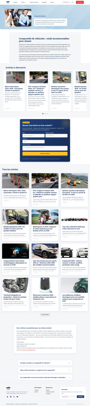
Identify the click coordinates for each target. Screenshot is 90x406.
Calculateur (79, 2)
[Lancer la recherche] (72, 2)
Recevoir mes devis (45, 153)
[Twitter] (7, 397)
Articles (23, 2)
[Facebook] (11, 397)
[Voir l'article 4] (47, 113)
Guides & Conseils (34, 2)
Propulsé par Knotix (32, 404)
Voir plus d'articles (45, 314)
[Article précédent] (3, 94)
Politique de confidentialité (21, 404)
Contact (52, 2)
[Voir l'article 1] (42, 113)
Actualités (44, 2)
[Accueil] (8, 2)
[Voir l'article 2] (44, 113)
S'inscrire (80, 396)
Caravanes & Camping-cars (50, 58)
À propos (15, 2)
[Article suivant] (86, 94)
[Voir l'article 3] (45, 113)
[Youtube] (17, 397)
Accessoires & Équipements (28, 350)
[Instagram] (14, 397)
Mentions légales (10, 404)
